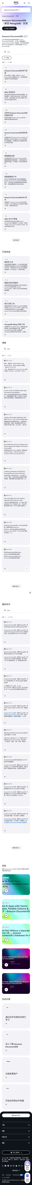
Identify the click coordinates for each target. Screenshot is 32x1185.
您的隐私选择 (16, 1175)
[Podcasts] (19, 1166)
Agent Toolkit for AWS (14, 714)
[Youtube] (16, 1166)
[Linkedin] (8, 1166)
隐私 (3, 1175)
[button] (12, 9)
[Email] (22, 1166)
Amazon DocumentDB (8, 16)
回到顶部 (15, 1170)
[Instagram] (11, 1166)
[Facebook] (5, 1166)
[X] (2, 1166)
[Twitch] (13, 1166)
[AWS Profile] (29, 3)
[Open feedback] (30, 592)
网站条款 (8, 1175)
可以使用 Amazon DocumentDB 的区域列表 (15, 822)
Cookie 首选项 (6, 1177)
